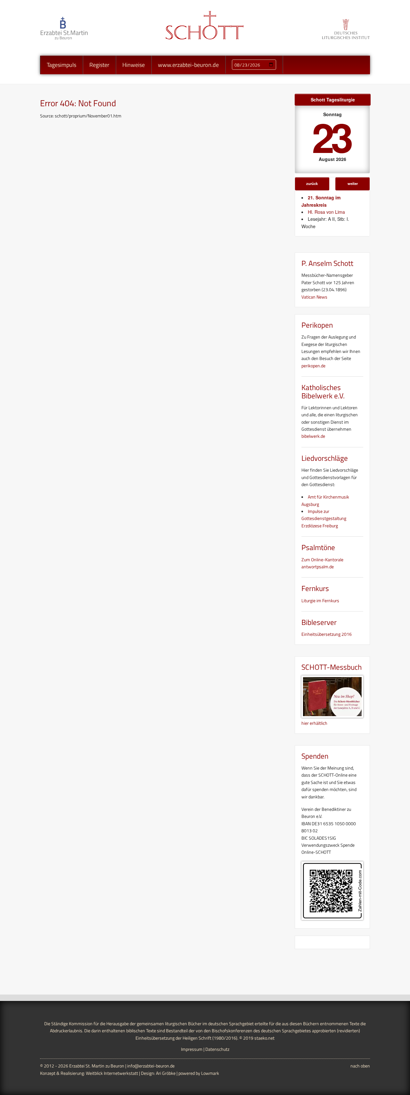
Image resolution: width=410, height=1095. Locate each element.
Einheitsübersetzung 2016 (326, 634)
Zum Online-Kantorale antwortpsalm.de (322, 563)
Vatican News (314, 296)
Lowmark (210, 1073)
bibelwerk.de (313, 436)
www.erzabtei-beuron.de (188, 64)
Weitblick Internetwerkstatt (112, 1073)
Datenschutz (217, 1049)
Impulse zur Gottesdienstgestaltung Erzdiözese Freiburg (323, 518)
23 (331, 136)
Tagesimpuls (61, 64)
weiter (353, 183)
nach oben (360, 1065)
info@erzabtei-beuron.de (151, 1065)
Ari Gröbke (166, 1073)
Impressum (191, 1049)
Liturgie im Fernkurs (320, 600)
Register (99, 64)
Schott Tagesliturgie (333, 99)
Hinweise (133, 64)
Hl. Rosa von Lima (326, 212)
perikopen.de (313, 365)
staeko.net (264, 1038)
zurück (312, 183)
